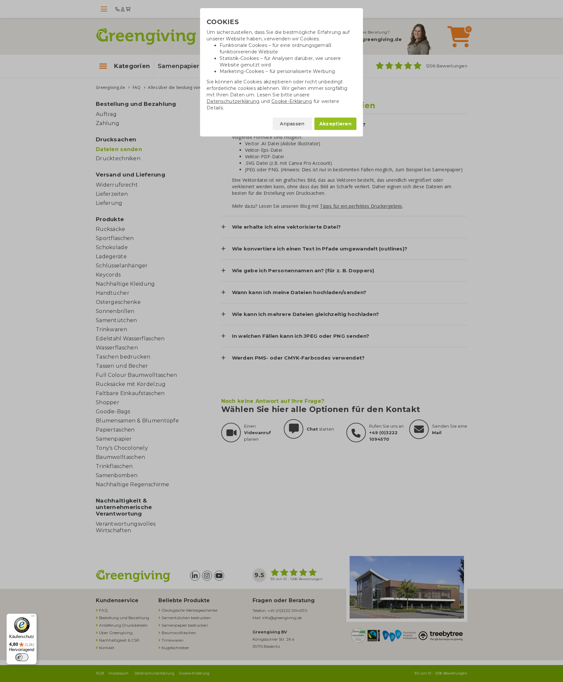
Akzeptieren (335, 124)
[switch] (21, 657)
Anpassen (292, 124)
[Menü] (33, 617)
